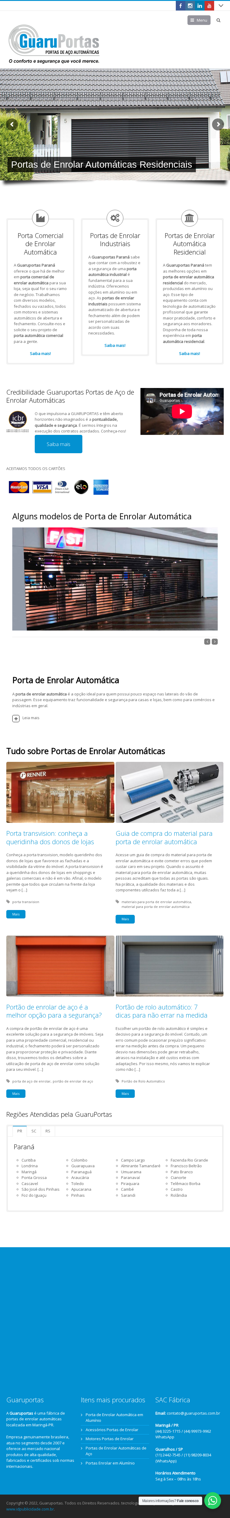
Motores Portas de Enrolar (110, 1438)
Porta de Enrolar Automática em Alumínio (114, 1417)
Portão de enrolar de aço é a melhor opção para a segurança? (54, 1011)
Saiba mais (58, 444)
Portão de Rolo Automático (143, 1081)
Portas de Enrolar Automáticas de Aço (116, 1451)
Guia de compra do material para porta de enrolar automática (164, 837)
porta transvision (25, 901)
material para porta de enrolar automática (156, 906)
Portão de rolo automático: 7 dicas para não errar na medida (162, 1011)
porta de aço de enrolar (31, 1081)
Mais (15, 914)
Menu (202, 20)
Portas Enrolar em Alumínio (110, 1463)
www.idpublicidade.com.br (30, 1509)
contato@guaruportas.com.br (193, 1413)
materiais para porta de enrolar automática (156, 901)
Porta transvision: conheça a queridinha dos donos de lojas (50, 837)
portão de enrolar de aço (73, 1081)
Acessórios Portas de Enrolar (112, 1429)
